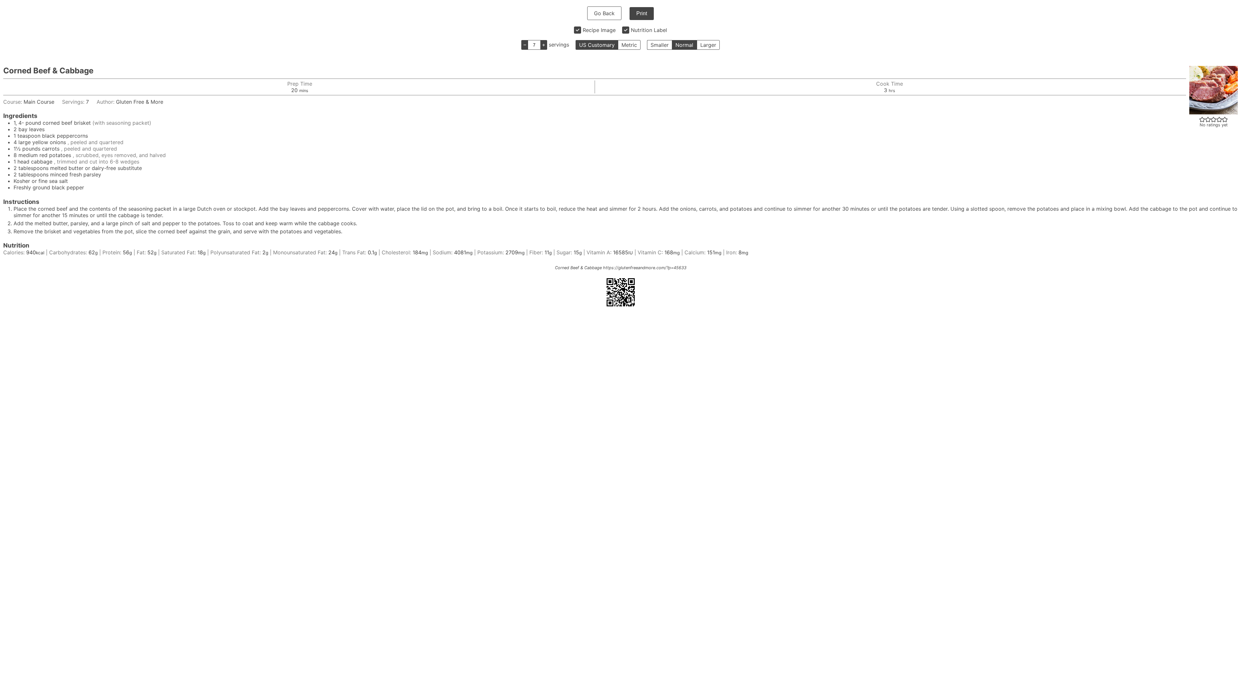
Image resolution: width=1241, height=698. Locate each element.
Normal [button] (684, 45)
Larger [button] (708, 45)
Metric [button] (629, 45)
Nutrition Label (649, 30)
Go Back (604, 13)
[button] (1202, 119)
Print (641, 13)
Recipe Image (599, 30)
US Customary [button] (597, 45)
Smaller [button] (660, 45)
